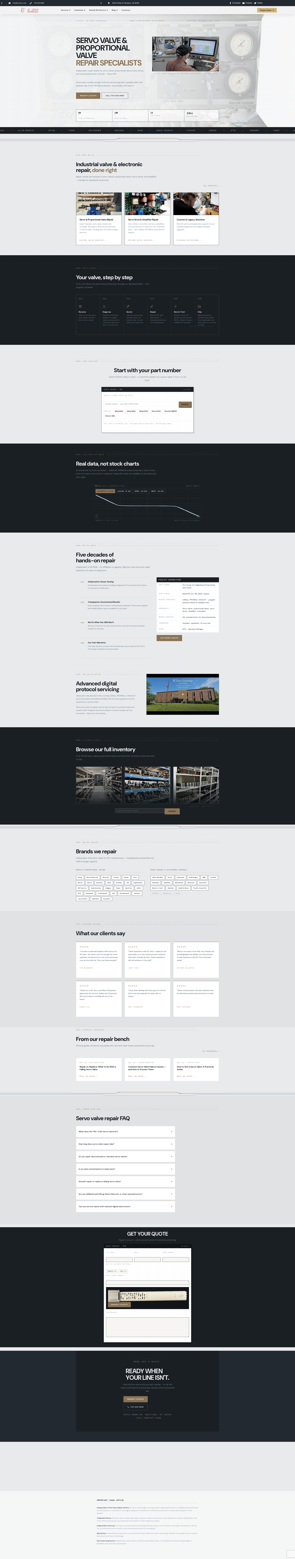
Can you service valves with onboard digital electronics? (104, 1206)
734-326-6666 (137, 1407)
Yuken (118, 888)
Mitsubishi (179, 883)
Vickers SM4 (110, 416)
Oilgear (108, 888)
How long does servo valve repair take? (96, 1144)
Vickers (116, 877)
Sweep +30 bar (141, 491)
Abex (109, 883)
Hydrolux (95, 899)
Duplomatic (138, 883)
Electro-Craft (157, 888)
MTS (79, 893)
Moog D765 (144, 411)
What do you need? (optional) (118, 1264)
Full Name (110, 1252)
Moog (80, 877)
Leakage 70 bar (124, 491)
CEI (127, 883)
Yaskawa (167, 883)
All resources (210, 1051)
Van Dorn (128, 888)
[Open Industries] (85, 10)
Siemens (155, 883)
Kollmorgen (193, 877)
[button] (183, 694)
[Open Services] (70, 10)
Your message (111, 1312)
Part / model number (114, 1275)
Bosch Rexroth (92, 877)
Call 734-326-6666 (115, 96)
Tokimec (137, 893)
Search (185, 404)
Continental (102, 893)
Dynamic (106, 899)
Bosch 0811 (156, 411)
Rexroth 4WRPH (171, 411)
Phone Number (168, 1252)
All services (210, 186)
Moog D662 (131, 411)
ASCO (139, 888)
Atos (135, 877)
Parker (126, 877)
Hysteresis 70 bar (105, 491)
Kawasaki (89, 893)
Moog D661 (119, 411)
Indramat (180, 877)
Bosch (80, 883)
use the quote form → (164, 423)
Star (113, 893)
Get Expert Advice (169, 638)
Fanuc (170, 877)
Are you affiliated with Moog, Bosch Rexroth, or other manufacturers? (110, 1194)
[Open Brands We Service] (107, 10)
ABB (204, 877)
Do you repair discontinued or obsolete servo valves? (103, 1156)
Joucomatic (82, 899)
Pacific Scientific (200, 888)
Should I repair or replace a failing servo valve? (100, 1181)
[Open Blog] (117, 10)
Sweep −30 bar (157, 491)
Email (136, 1252)
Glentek (171, 888)
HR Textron (82, 888)
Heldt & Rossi (183, 888)
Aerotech (202, 883)
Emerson (191, 883)
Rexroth (106, 877)
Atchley (119, 883)
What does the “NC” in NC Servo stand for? (98, 1131)
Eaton (89, 883)
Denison (99, 883)
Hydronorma (96, 888)
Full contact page (149, 1418)
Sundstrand (124, 893)
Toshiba (213, 877)
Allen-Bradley (157, 877)
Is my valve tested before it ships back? (97, 1169)
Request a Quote (88, 96)
